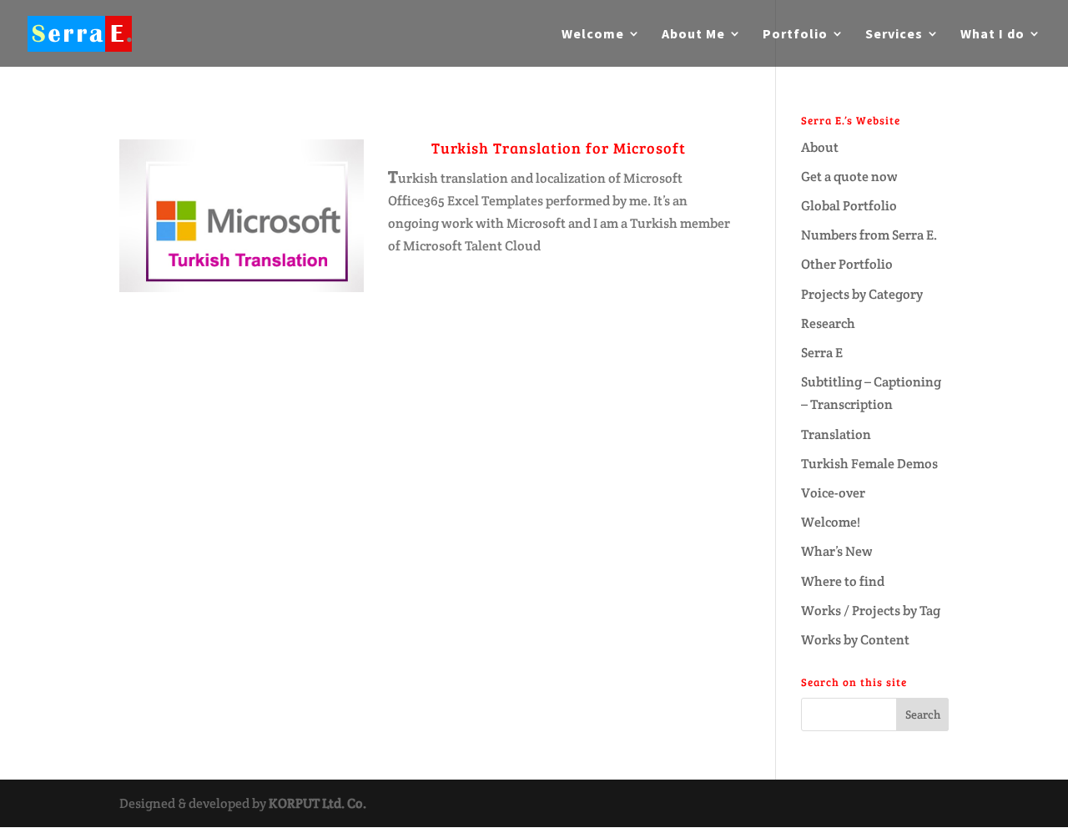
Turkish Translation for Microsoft (558, 148)
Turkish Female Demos (869, 463)
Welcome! (830, 522)
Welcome (593, 35)
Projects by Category (862, 294)
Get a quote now (849, 176)
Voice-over (833, 493)
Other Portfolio (847, 264)
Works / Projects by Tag (870, 610)
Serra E (822, 352)
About (820, 147)
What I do (992, 35)
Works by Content (855, 640)
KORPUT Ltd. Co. (317, 803)
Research (828, 323)
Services (894, 35)
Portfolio (795, 35)
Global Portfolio (849, 206)
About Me (693, 35)
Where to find (842, 581)
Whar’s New (837, 551)
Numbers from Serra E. (869, 235)
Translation (836, 434)
